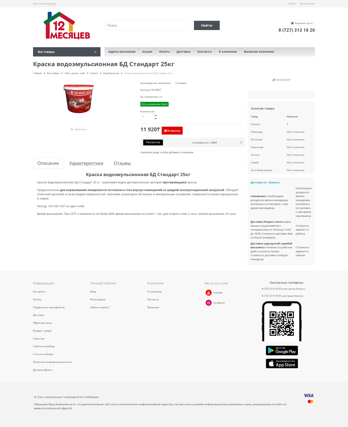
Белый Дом (164, 83)
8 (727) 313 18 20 (271, 288)
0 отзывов (180, 83)
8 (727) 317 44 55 (272, 296)
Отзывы (122, 163)
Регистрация (307, 3)
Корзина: (303, 23)
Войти (292, 3)
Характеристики (86, 163)
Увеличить (80, 129)
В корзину (173, 130)
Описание (48, 163)
